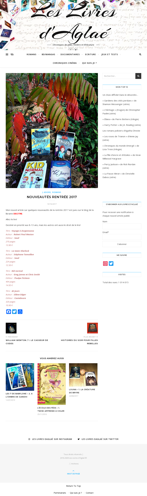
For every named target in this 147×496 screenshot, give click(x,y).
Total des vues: (110, 282)
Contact (89, 492)
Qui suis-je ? (89, 63)
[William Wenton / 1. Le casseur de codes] (11, 328)
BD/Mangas (48, 54)
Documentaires (70, 54)
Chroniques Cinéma (65, 63)
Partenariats (60, 492)
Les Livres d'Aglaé (73, 21)
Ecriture (90, 54)
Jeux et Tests (109, 54)
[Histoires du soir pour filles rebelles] (92, 328)
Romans (31, 54)
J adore (46, 192)
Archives (75, 463)
